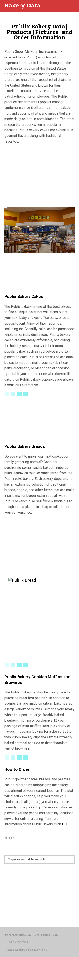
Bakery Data (22, 5)
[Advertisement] (39, 175)
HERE (66, 824)
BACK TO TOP (19, 942)
